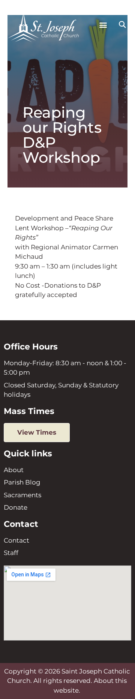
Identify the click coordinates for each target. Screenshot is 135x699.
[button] (103, 25)
